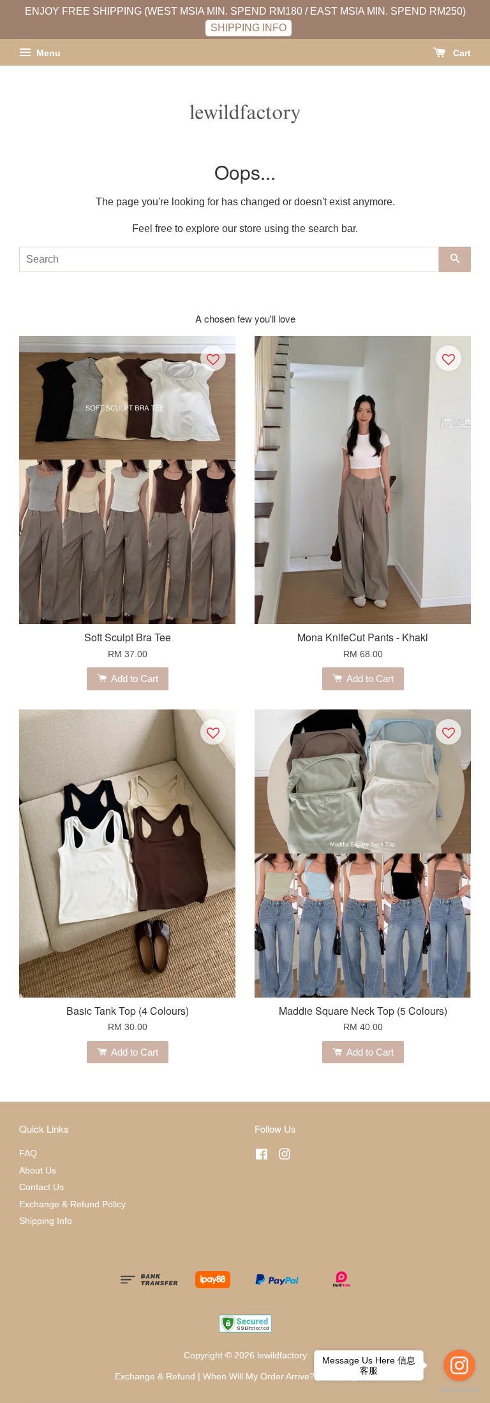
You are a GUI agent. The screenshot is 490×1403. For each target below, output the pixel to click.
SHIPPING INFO (248, 27)
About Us (37, 1170)
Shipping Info (45, 1221)
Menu (47, 53)
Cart (460, 53)
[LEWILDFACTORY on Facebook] (262, 1156)
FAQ (28, 1153)
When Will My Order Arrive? (259, 1376)
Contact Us (41, 1187)
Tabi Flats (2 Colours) (108, 1368)
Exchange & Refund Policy (72, 1204)
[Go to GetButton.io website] (459, 1390)
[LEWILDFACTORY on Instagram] (285, 1156)
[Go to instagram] (459, 1365)
